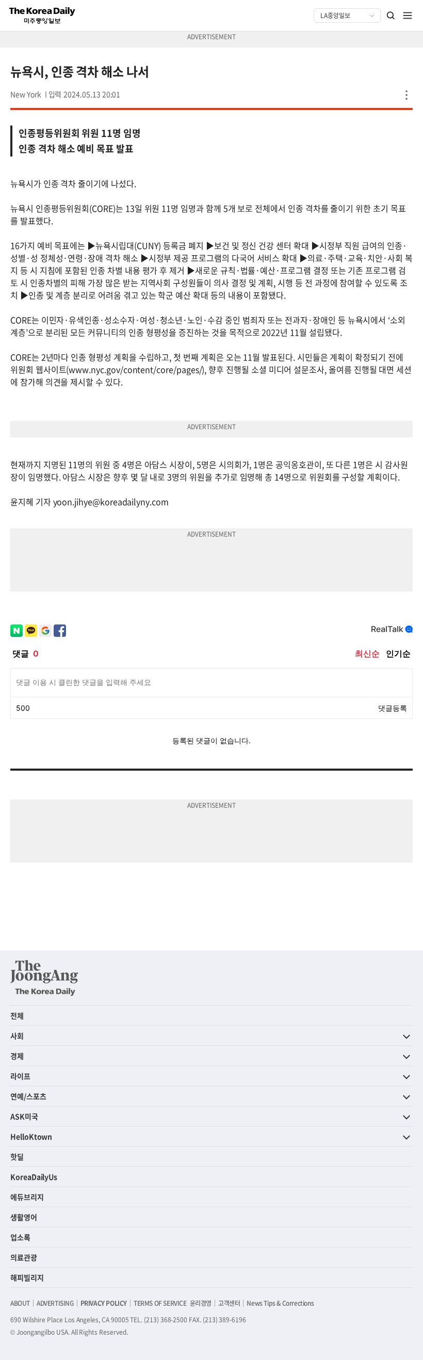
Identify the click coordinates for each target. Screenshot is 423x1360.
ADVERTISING (55, 1303)
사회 (17, 1035)
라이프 (20, 1076)
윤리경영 (201, 1303)
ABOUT (20, 1303)
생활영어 (23, 1217)
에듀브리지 (27, 1197)
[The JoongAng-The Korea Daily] (44, 978)
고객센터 (229, 1303)
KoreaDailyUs (33, 1176)
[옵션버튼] (406, 95)
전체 (17, 1015)
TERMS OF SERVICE (160, 1303)
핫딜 (17, 1156)
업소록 (20, 1237)
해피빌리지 (27, 1277)
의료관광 (23, 1257)
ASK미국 (24, 1116)
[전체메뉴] (407, 15)
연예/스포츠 (28, 1096)
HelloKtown (31, 1136)
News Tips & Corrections (280, 1303)
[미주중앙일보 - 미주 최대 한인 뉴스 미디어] (42, 15)
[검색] (391, 15)
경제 (17, 1056)
